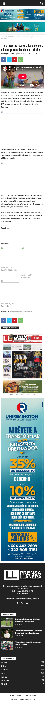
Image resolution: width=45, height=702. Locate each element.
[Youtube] (27, 603)
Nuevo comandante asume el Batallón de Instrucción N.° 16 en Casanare (27, 620)
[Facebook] (3, 59)
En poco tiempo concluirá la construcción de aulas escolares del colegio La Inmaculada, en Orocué (9, 297)
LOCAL (3, 673)
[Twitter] (9, 59)
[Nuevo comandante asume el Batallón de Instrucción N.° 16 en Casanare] (7, 622)
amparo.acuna (9, 53)
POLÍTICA (4, 677)
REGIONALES (4, 669)
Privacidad (19, 696)
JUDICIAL (3, 666)
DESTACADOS (5, 680)
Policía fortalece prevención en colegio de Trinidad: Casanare (28, 643)
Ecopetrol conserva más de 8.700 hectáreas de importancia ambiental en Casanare (28, 631)
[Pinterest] (14, 59)
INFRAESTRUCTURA (10, 37)
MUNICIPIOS (4, 684)
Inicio (2, 37)
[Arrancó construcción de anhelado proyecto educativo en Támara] (10, 252)
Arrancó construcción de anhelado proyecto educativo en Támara (8, 262)
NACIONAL (18, 41)
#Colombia (14, 311)
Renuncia (11, 696)
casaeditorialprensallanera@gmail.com (27, 598)
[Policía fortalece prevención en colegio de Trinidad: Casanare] (7, 645)
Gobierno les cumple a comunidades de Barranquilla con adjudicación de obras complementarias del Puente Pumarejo (28, 266)
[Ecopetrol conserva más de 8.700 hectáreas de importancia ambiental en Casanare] (7, 633)
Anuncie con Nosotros (30, 696)
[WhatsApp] (20, 59)
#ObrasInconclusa (25, 311)
